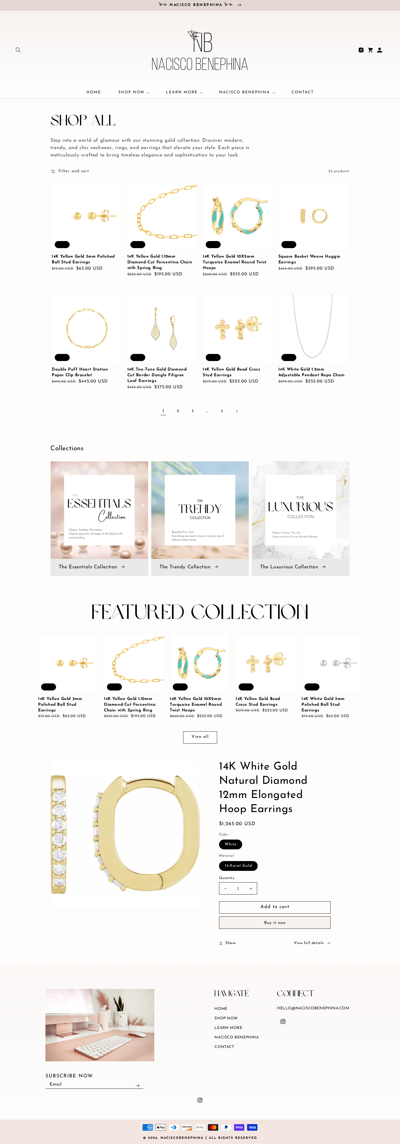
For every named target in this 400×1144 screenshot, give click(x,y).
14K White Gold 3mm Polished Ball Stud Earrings (323, 705)
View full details (309, 943)
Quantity (226, 878)
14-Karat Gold (238, 866)
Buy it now (275, 923)
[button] (18, 50)
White (230, 844)
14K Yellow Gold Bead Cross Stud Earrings (231, 372)
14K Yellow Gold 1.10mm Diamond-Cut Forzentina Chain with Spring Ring (159, 262)
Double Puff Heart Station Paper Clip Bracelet (80, 372)
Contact (224, 1047)
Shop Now (226, 1018)
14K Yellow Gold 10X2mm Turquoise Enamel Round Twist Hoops (235, 262)
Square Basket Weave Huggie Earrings (309, 259)
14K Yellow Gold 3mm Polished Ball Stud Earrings (83, 259)
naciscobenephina (182, 1138)
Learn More (228, 1028)
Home (220, 1009)
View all (200, 737)
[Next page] (237, 411)
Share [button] (230, 943)
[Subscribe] (137, 1085)
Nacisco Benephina (236, 1037)
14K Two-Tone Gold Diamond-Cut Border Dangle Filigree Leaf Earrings (157, 375)
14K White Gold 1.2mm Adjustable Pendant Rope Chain (311, 372)
